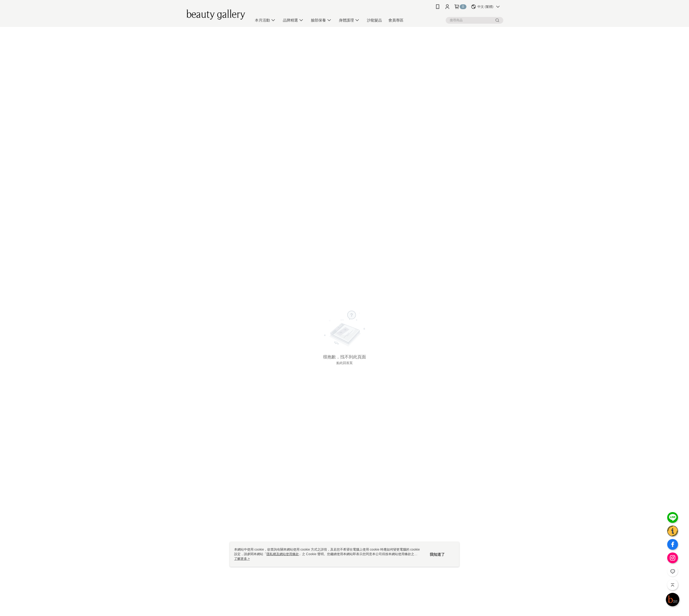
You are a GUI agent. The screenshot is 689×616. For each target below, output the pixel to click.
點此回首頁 (344, 363)
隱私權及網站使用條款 (282, 554)
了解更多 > (242, 559)
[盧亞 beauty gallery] (215, 14)
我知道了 (437, 554)
